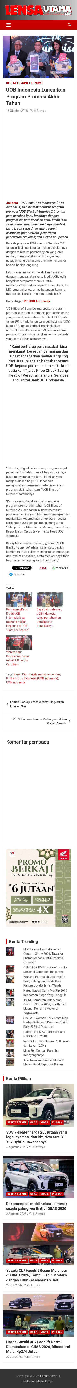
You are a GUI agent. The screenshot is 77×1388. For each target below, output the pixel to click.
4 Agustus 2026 (16, 1147)
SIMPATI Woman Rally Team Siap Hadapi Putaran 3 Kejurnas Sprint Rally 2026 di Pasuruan (45, 1022)
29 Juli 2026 (14, 1285)
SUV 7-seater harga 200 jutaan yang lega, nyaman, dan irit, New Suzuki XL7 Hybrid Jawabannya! (36, 1137)
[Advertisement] (38, 155)
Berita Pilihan (18, 1078)
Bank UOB (20, 674)
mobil (45, 1122)
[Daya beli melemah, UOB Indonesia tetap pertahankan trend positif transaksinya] (50, 599)
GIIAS (33, 1122)
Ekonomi (35, 83)
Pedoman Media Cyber (38, 1381)
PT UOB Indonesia (37, 301)
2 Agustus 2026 (16, 1213)
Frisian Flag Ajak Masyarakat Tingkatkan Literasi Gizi (37, 704)
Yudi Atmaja (38, 110)
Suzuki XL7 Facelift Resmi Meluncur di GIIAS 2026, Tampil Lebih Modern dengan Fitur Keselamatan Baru (36, 1275)
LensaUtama (48, 1376)
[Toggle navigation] (8, 25)
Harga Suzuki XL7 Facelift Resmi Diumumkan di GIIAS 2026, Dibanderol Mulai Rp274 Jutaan (38, 1347)
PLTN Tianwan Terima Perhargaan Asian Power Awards (40, 721)
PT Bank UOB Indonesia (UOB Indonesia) (32, 678)
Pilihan (57, 1122)
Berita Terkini (17, 83)
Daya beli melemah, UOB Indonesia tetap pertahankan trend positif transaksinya (49, 617)
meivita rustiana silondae (44, 674)
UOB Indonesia (15, 682)
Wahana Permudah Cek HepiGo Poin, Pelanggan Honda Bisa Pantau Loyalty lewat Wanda (44, 981)
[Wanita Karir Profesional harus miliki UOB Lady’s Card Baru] (19, 642)
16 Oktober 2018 (17, 110)
